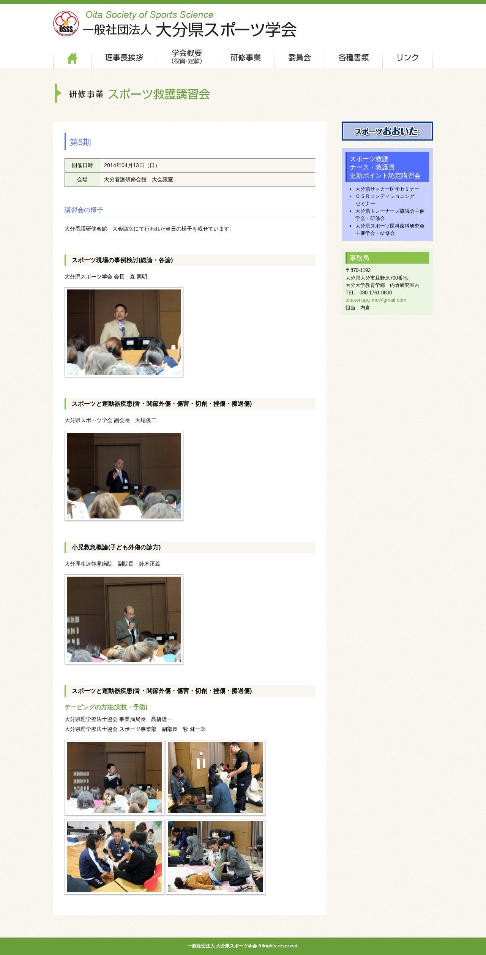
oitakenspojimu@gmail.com (376, 300)
